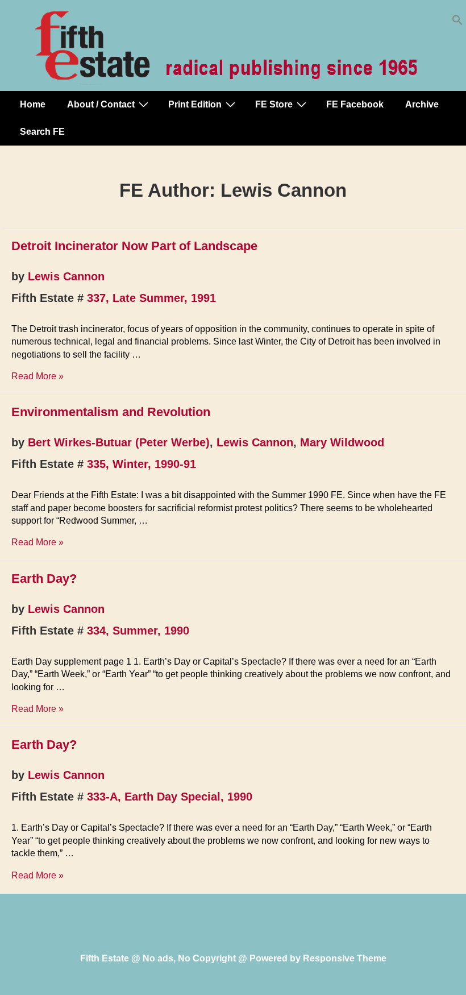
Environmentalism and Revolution (110, 412)
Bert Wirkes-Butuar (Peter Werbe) (119, 442)
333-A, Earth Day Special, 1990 (169, 796)
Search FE (42, 131)
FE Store (274, 104)
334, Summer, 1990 (138, 630)
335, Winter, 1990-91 (141, 464)
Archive (422, 104)
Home (32, 104)
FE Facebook (355, 104)
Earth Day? (44, 578)
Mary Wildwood (342, 442)
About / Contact (101, 104)
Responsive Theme (344, 958)
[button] (457, 22)
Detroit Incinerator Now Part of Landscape (134, 246)
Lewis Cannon (66, 276)
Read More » (37, 376)
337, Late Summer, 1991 (151, 298)
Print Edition (195, 104)
